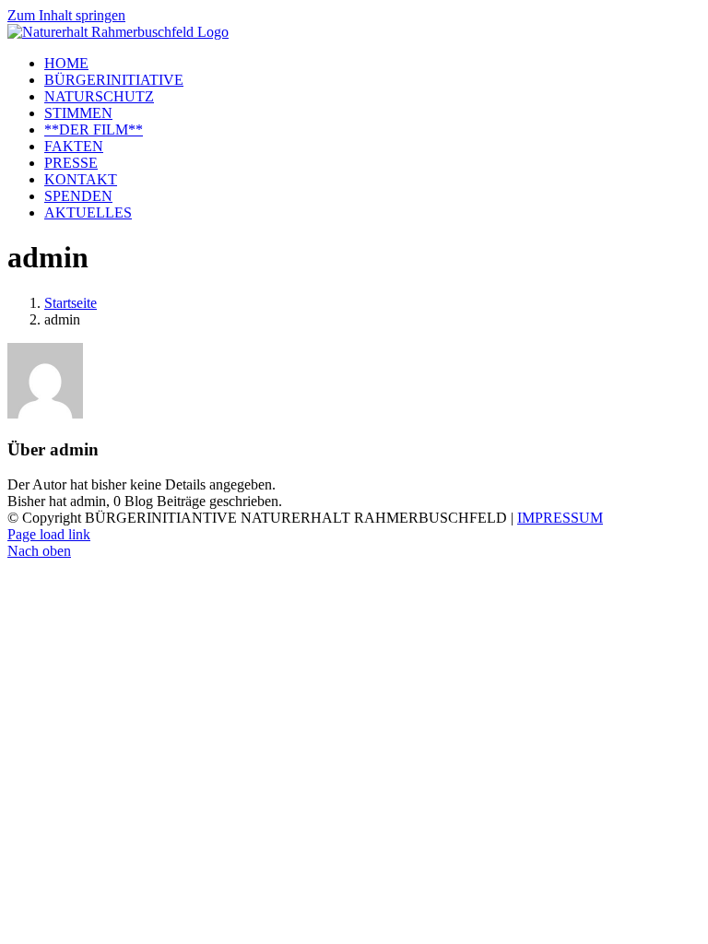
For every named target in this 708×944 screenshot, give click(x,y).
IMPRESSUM (560, 517)
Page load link (48, 534)
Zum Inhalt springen (66, 15)
